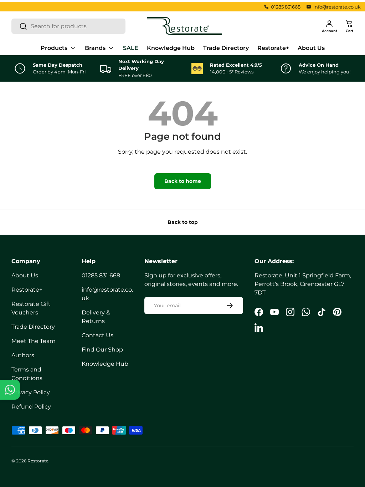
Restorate (37, 460)
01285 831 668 (101, 275)
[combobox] (68, 26)
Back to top (183, 222)
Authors (22, 355)
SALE (130, 48)
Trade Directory (226, 48)
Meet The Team (33, 341)
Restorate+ (273, 48)
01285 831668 (285, 7)
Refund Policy (31, 406)
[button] (349, 26)
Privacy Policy (30, 392)
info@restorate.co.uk (337, 7)
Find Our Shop (102, 349)
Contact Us (97, 335)
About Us (311, 48)
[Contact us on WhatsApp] (10, 390)
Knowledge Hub (171, 48)
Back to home (182, 181)
